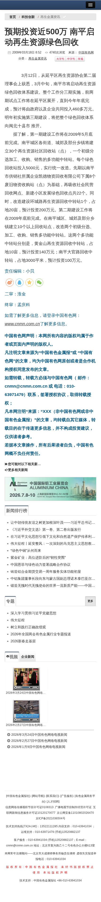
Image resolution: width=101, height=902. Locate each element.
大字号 (60, 58)
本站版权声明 (56, 872)
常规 (80, 58)
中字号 (71, 58)
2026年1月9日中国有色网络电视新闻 (37, 747)
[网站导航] (38, 796)
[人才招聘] (53, 801)
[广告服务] (66, 796)
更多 (90, 601)
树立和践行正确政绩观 (28, 627)
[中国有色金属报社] (18, 796)
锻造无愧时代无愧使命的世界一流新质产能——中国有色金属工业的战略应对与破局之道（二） (53, 585)
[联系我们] (52, 796)
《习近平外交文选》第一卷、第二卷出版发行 (46, 529)
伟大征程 (18, 620)
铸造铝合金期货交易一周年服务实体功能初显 (46, 571)
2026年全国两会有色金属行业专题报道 (41, 634)
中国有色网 (86, 52)
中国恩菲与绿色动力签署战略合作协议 (40, 564)
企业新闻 (27, 656)
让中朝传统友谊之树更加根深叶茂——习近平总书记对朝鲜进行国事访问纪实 (53, 522)
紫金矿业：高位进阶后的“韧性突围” (38, 557)
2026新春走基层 (23, 641)
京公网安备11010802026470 (75, 812)
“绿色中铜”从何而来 (26, 550)
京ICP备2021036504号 (50, 818)
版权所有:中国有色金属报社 (32, 867)
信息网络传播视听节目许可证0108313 (29, 807)
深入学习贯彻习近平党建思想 (33, 613)
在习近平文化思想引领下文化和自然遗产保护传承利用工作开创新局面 (53, 536)
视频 (13, 656)
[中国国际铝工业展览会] (50, 489)
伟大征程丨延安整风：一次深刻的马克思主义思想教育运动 (53, 543)
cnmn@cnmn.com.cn (20, 845)
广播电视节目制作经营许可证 (73, 807)
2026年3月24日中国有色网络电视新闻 (26, 692)
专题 (10, 601)
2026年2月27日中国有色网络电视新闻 (26, 725)
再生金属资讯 (37, 58)
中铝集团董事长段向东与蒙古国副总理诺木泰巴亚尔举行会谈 (53, 578)
